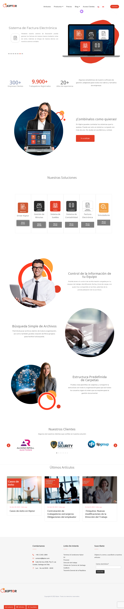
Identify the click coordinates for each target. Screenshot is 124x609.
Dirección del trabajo (70, 563)
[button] (114, 6)
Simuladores (104, 215)
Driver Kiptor (23, 215)
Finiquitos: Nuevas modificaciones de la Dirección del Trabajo (96, 513)
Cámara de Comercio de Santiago (74, 565)
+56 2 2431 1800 (41, 555)
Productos (58, 6)
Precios (69, 6)
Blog (76, 6)
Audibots (66, 568)
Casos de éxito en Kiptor (22, 510)
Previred (66, 560)
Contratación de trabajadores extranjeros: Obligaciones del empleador (61, 513)
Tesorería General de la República (74, 570)
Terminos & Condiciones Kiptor (73, 555)
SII (64, 557)
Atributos (47, 6)
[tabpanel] (34, 35)
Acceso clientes (89, 6)
